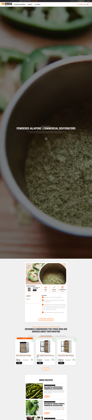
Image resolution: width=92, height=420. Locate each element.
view (35, 290)
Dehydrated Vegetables (50, 385)
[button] (86, 4)
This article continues (46, 319)
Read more (47, 396)
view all (46, 369)
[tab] (31, 336)
